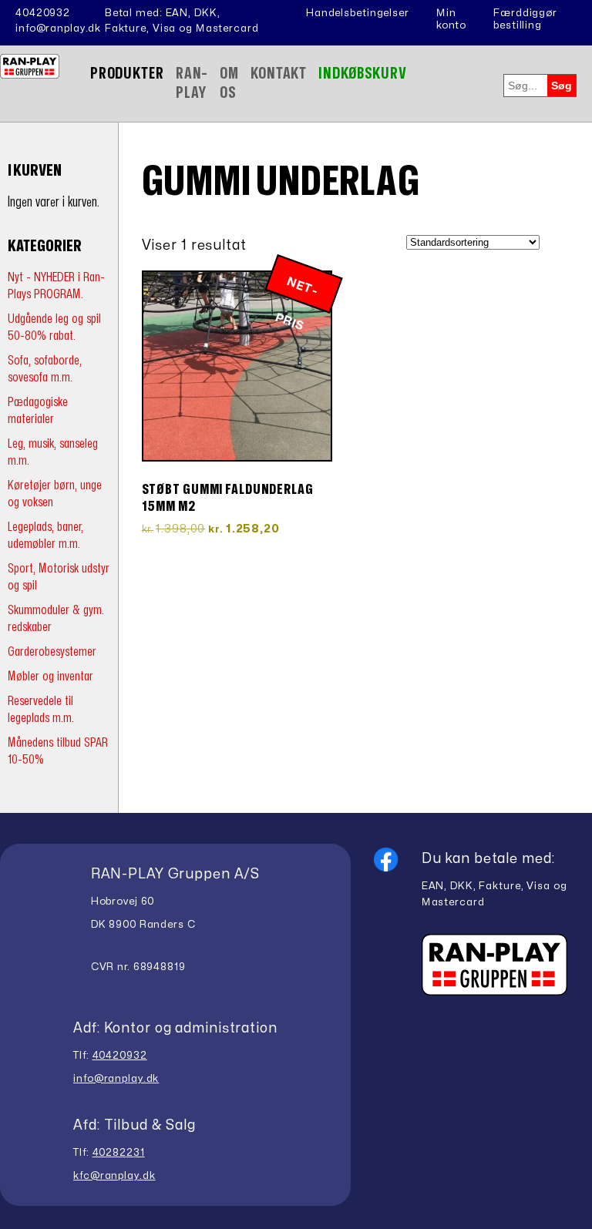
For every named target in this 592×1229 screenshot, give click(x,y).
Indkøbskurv (362, 73)
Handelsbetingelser (357, 13)
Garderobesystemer (52, 651)
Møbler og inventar (50, 676)
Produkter (127, 73)
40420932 (42, 13)
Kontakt (279, 73)
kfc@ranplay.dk (114, 1175)
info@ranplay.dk (58, 28)
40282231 (118, 1152)
